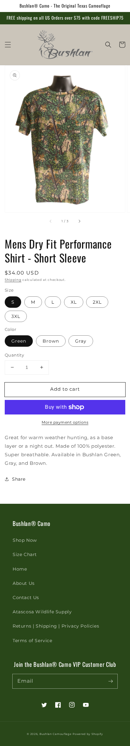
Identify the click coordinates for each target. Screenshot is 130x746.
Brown (51, 341)
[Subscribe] (110, 681)
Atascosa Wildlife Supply (42, 612)
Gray (80, 341)
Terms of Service (32, 640)
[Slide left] (51, 221)
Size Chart (25, 554)
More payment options (65, 422)
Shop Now (25, 540)
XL (74, 302)
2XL (97, 302)
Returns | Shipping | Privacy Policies (56, 626)
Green (18, 341)
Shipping (13, 280)
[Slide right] (79, 221)
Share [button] (19, 479)
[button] (8, 45)
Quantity (14, 354)
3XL (15, 316)
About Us (24, 583)
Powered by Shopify (88, 734)
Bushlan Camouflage (55, 734)
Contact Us (26, 597)
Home (20, 569)
